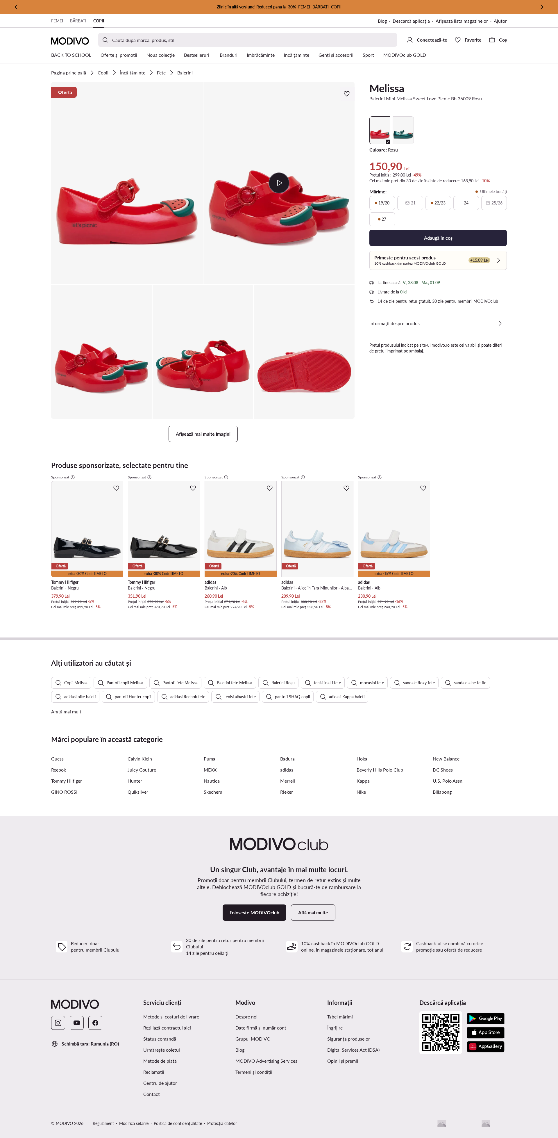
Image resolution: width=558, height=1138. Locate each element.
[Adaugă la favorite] (347, 94)
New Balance (446, 758)
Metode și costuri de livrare (171, 1016)
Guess (57, 758)
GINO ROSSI (64, 792)
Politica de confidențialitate (178, 1123)
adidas (286, 769)
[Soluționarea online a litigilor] (486, 1123)
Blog (382, 21)
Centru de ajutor (160, 1083)
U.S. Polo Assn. (448, 780)
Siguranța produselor (348, 1038)
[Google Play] (486, 1019)
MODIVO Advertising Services (266, 1061)
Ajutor (500, 21)
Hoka (362, 758)
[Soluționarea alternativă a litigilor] (442, 1123)
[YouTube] (77, 1023)
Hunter (135, 780)
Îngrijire (335, 1027)
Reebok (58, 769)
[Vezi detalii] (500, 323)
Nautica (212, 780)
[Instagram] (58, 1023)
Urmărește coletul (161, 1049)
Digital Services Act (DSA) (353, 1049)
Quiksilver (138, 792)
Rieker (286, 792)
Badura (287, 758)
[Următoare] (542, 7)
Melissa (386, 88)
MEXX (210, 769)
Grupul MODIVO (253, 1038)
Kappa (363, 780)
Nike (361, 792)
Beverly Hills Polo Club (380, 769)
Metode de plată (160, 1061)
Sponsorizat (60, 477)
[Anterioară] (16, 7)
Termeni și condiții (253, 1072)
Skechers (213, 792)
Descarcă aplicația (411, 21)
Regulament (103, 1123)
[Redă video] (279, 183)
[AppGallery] (486, 1046)
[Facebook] (95, 1023)
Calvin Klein (140, 758)
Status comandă (159, 1038)
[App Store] (486, 1033)
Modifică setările (134, 1123)
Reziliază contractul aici (167, 1027)
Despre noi (246, 1016)
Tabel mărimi (340, 1016)
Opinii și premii (342, 1061)
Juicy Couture (142, 769)
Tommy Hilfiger (66, 780)
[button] (127, 183)
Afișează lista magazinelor (462, 21)
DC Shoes (443, 769)
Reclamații (153, 1072)
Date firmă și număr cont (260, 1027)
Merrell (287, 780)
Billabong (442, 792)
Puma (209, 758)
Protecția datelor (222, 1123)
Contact (151, 1094)
